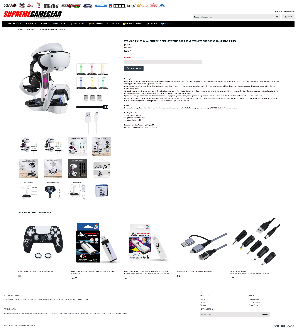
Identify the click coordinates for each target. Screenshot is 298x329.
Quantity (127, 58)
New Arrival (31, 29)
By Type (44, 24)
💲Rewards (151, 24)
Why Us (202, 299)
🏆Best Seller (96, 24)
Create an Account (289, 11)
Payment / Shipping (255, 302)
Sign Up (265, 314)
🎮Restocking (60, 24)
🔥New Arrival (78, 24)
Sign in (277, 11)
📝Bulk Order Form (132, 24)
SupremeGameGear (15, 325)
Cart (290, 17)
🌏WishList (166, 24)
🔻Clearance (113, 24)
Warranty (203, 305)
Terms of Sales (254, 299)
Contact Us (203, 302)
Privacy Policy (253, 305)
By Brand (30, 24)
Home (20, 29)
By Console (13, 24)
